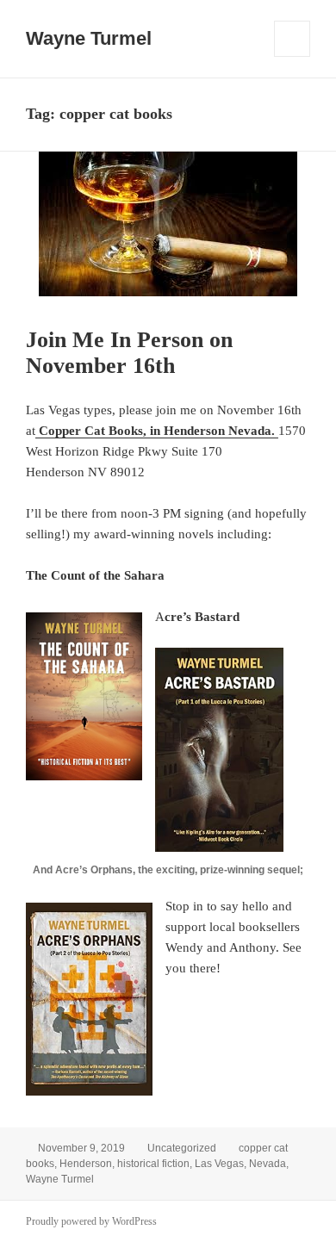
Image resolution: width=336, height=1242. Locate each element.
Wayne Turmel (89, 38)
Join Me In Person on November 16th (129, 352)
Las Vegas (219, 1164)
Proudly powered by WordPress (91, 1221)
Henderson (85, 1164)
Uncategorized (181, 1148)
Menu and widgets (292, 56)
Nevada (267, 1164)
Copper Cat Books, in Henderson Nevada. (156, 431)
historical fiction (153, 1164)
